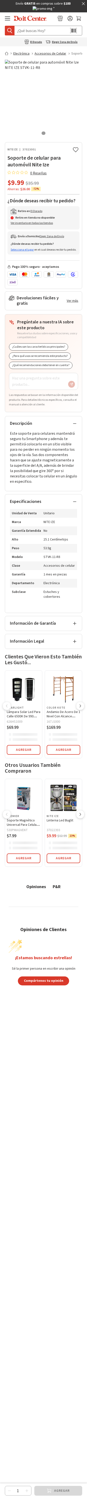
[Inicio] (9, 53)
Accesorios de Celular (50, 53)
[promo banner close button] (83, 3)
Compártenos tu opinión (43, 980)
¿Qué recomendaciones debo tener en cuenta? (40, 365)
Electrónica (21, 53)
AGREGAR (23, 749)
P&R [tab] (57, 886)
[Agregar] (26, 1490)
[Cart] (79, 18)
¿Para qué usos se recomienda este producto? (40, 356)
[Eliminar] (9, 1490)
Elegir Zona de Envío (65, 42)
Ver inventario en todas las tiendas (32, 223)
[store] (60, 18)
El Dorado (36, 42)
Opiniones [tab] (36, 886)
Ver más (72, 300)
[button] (7, 706)
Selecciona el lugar (22, 250)
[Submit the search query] (9, 30)
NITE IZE (12, 149)
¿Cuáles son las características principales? (38, 347)
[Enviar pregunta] (71, 384)
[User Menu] (70, 18)
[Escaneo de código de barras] (73, 30)
